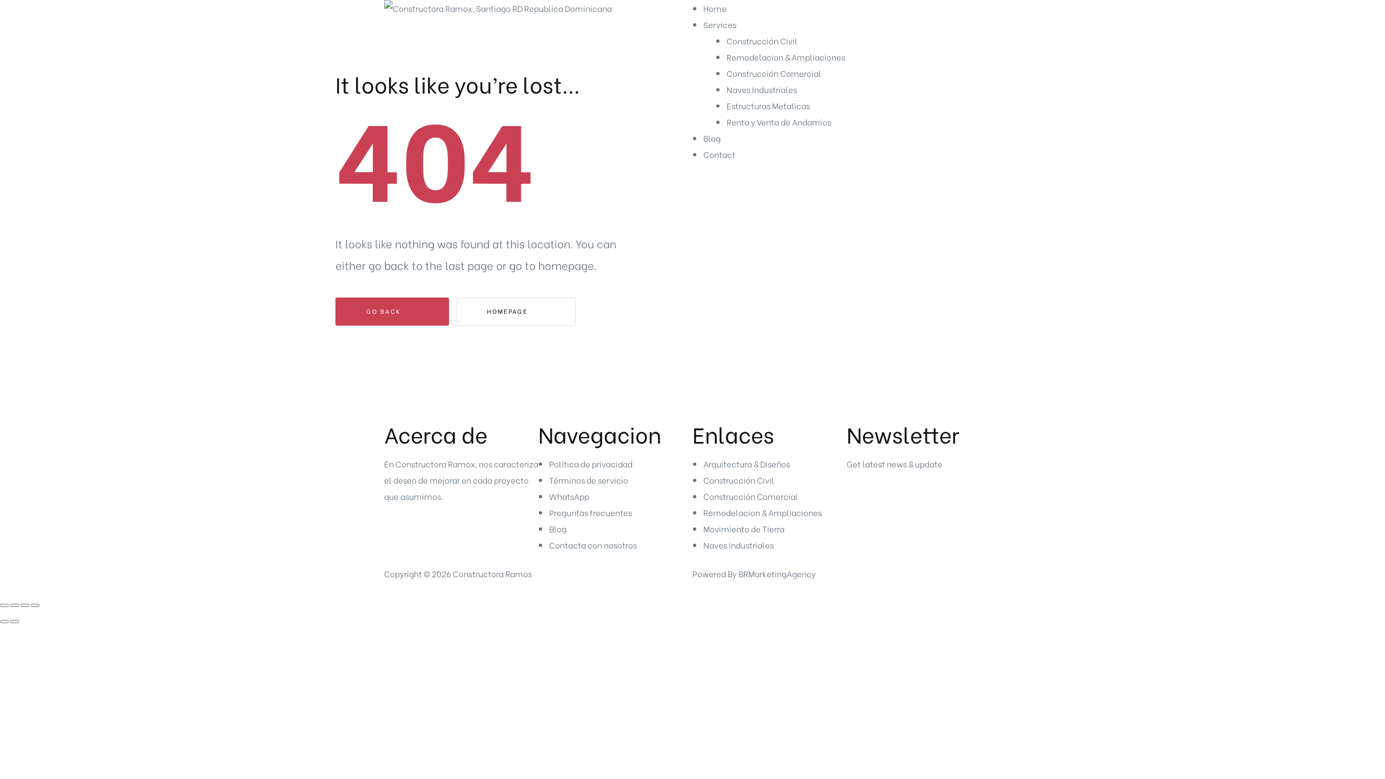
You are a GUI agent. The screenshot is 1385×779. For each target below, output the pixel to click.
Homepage (508, 311)
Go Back (385, 311)
